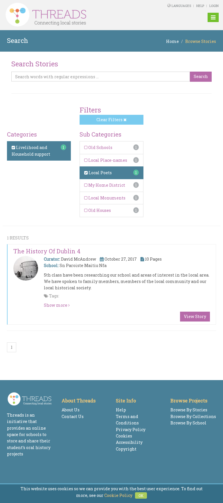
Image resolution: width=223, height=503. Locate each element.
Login (214, 5)
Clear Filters (109, 119)
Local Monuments (106, 198)
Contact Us (73, 416)
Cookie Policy (118, 495)
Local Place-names (107, 160)
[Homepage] (70, 15)
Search (201, 76)
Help (200, 5)
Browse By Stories (188, 410)
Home (172, 41)
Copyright (126, 449)
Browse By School (188, 423)
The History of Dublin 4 (46, 251)
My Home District (106, 185)
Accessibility (129, 442)
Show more (56, 305)
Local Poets (100, 172)
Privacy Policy (130, 429)
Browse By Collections (193, 416)
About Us (71, 410)
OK (141, 495)
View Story (195, 316)
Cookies (124, 436)
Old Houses (99, 210)
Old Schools (99, 147)
